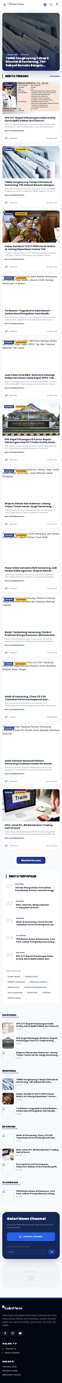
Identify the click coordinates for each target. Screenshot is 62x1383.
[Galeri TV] (45, 4)
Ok (52, 1252)
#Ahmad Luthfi (31, 976)
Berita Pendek (12, 1353)
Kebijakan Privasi (11, 1375)
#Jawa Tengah (14, 976)
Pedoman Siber (10, 1371)
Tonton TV (10, 1349)
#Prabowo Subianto (39, 982)
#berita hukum (14, 998)
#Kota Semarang (15, 992)
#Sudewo (47, 992)
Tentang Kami (9, 1367)
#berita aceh (13, 987)
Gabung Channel (33, 1237)
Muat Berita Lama (31, 860)
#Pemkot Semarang (16, 982)
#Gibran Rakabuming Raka (35, 987)
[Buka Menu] (4, 4)
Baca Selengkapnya (14, 131)
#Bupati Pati (32, 992)
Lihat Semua (55, 76)
